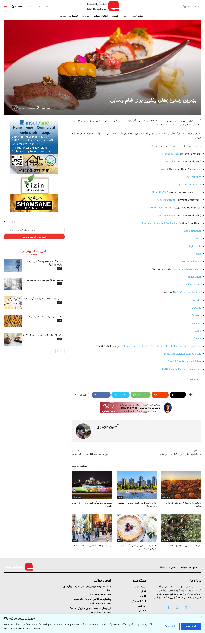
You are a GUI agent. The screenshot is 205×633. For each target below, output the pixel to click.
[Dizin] (34, 184)
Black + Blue (163, 346)
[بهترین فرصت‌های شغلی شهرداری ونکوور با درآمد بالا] (136, 485)
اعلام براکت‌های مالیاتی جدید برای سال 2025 (43, 335)
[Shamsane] (34, 203)
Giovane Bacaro (166, 216)
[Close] (202, 617)
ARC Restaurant (166, 200)
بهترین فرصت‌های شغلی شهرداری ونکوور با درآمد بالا (137, 504)
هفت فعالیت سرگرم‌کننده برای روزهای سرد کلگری (92, 504)
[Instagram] (177, 607)
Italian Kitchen (179, 346)
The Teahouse (193, 177)
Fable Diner (194, 277)
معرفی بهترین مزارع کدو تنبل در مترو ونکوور (183, 504)
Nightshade (194, 246)
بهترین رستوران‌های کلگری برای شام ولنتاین (91, 454)
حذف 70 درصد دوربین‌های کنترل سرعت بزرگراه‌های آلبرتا (45, 262)
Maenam (196, 323)
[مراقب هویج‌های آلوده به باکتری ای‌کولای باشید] (13, 321)
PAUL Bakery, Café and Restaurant (181, 369)
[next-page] (57, 351)
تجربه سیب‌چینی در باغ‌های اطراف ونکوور (181, 546)
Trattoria (125, 346)
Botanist (170, 162)
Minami (196, 315)
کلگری (120, 540)
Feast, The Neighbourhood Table (182, 354)
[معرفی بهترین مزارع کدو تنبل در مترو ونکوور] (181, 485)
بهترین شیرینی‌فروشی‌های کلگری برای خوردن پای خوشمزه (139, 547)
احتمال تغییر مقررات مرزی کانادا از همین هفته (180, 454)
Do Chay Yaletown (190, 262)
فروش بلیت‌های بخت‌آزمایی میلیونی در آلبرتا (43, 298)
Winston (196, 239)
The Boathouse (192, 231)
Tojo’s (197, 331)
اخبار (60, 268)
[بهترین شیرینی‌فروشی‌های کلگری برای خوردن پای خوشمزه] (136, 528)
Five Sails (194, 346)
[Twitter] (185, 607)
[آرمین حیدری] (15, 108)
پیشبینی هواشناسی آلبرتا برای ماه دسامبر (45, 280)
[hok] (34, 164)
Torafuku (195, 300)
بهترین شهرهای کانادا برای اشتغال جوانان (93, 546)
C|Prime (196, 308)
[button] (16, 6)
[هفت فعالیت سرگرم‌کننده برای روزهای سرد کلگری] (92, 485)
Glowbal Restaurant (143, 346)
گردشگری (165, 497)
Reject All (170, 626)
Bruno (172, 269)
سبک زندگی (77, 497)
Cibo (198, 254)
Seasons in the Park (190, 185)
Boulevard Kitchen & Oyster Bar (159, 223)
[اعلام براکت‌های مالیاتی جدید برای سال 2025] (13, 339)
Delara (197, 338)
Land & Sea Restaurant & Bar (184, 361)
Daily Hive (190, 380)
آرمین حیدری (30, 108)
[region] (102, 623)
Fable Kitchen (193, 285)
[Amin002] (34, 136)
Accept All (190, 626)
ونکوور (120, 497)
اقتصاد (75, 540)
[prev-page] (63, 351)
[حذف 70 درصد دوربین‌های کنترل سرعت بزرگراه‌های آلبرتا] (13, 265)
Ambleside (194, 292)
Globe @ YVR (158, 192)
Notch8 (164, 169)
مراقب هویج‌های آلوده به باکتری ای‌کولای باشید (42, 317)
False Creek (180, 292)
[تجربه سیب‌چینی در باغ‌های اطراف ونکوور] (181, 528)
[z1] (136, 407)
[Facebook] (168, 607)
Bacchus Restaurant (159, 208)
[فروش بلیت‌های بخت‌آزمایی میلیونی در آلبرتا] (13, 302)
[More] (190, 395)
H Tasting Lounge (169, 154)
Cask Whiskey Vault (189, 269)
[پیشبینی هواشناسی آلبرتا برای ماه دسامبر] (13, 284)
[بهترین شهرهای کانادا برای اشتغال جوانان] (92, 528)
